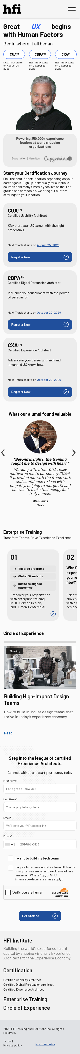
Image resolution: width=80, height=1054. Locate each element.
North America (45, 1044)
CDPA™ (40, 54)
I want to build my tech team (37, 858)
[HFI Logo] (15, 9)
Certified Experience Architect (23, 989)
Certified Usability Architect (22, 980)
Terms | (8, 1041)
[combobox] (11, 844)
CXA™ (66, 54)
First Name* (10, 780)
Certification (17, 970)
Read (8, 733)
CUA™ (14, 54)
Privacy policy (12, 1045)
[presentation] (2, 442)
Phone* (7, 836)
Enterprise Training (25, 999)
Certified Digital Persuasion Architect (28, 984)
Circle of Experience (26, 1007)
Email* (7, 817)
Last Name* (10, 799)
